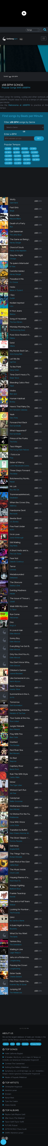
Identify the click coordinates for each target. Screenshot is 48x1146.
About (6, 1044)
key (21, 39)
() (14, 1053)
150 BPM (35, 156)
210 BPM (18, 163)
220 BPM (27, 163)
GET (39, 138)
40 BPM (7, 149)
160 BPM (8, 159)
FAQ (12, 1044)
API (18, 1044)
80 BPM (8, 152)
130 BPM (17, 156)
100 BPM (25, 152)
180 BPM (27, 159)
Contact (25, 1044)
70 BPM (33, 149)
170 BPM (18, 159)
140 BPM (26, 156)
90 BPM (16, 152)
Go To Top (23, 1028)
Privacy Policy (35, 1044)
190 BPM (36, 159)
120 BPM (8, 156)
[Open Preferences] (3, 1142)
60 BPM (24, 149)
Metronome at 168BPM (19, 105)
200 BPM (8, 163)
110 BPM (34, 152)
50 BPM (16, 149)
